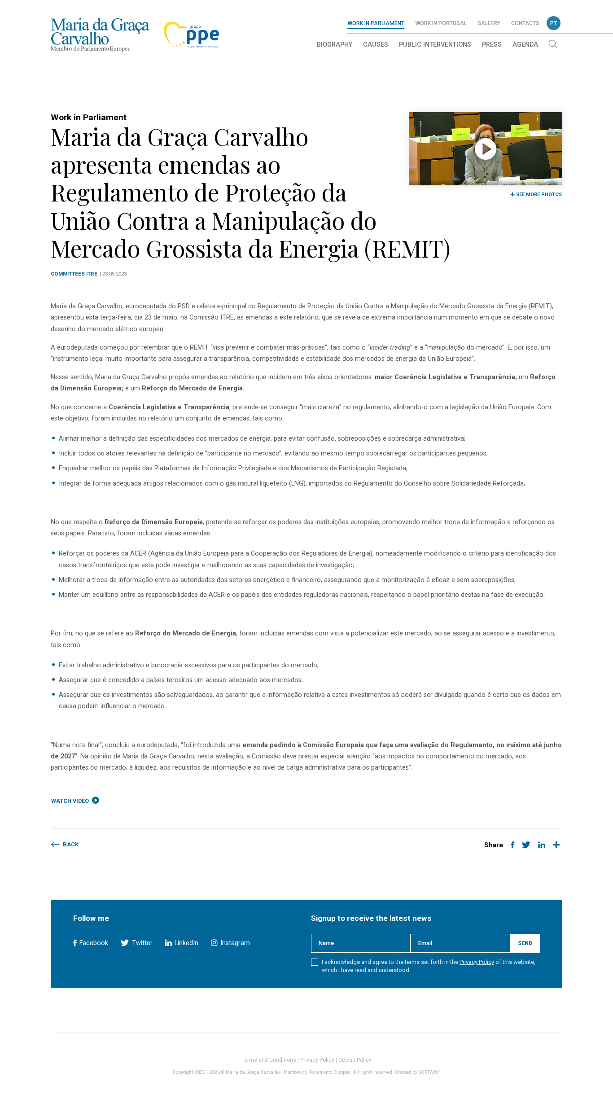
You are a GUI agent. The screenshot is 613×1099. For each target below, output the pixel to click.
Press (492, 44)
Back (70, 844)
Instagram (234, 943)
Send (525, 943)
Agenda (525, 44)
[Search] (552, 45)
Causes (375, 44)
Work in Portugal (441, 23)
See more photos (538, 194)
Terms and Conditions (268, 1060)
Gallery (488, 23)
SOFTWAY (429, 1072)
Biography (334, 44)
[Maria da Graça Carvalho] (100, 35)
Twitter (141, 943)
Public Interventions (435, 44)
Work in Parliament (375, 23)
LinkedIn (185, 943)
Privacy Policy (477, 962)
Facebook (93, 943)
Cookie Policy (355, 1060)
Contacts (525, 23)
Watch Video (70, 800)
